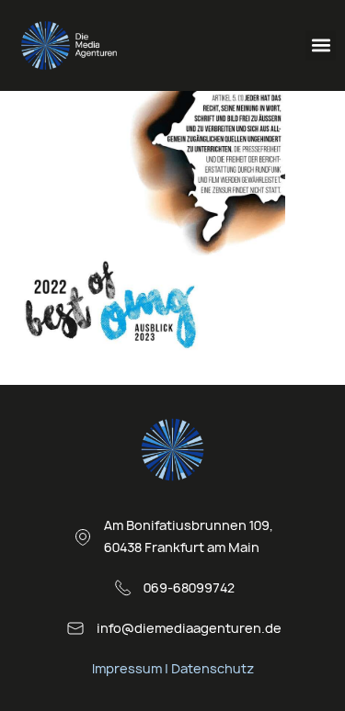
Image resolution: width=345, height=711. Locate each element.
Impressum (127, 668)
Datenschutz (212, 668)
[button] (320, 45)
